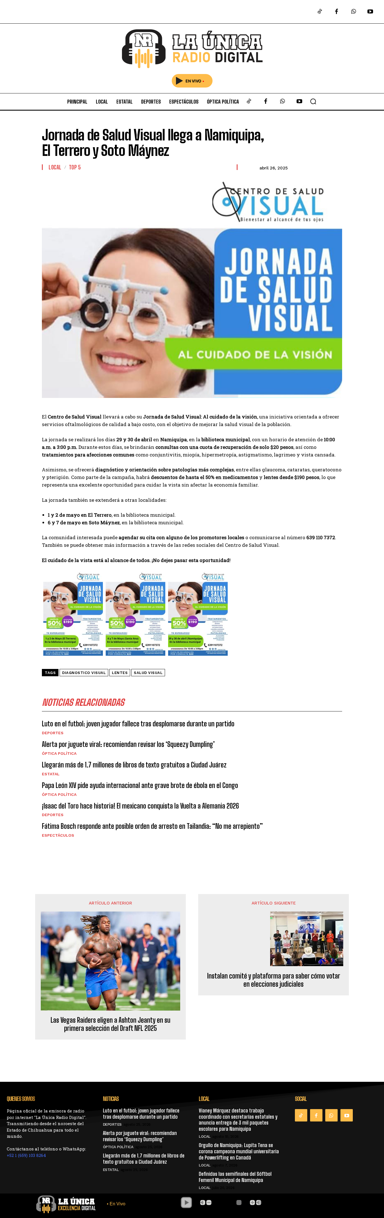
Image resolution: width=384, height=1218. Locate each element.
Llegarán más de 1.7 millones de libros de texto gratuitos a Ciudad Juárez (134, 765)
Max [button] (258, 1202)
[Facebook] (336, 12)
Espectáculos (58, 835)
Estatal (51, 774)
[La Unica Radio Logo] (192, 48)
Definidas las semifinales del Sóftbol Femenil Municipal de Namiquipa (235, 1177)
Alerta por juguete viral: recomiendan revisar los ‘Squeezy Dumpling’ (128, 744)
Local (55, 167)
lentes (120, 673)
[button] (313, 101)
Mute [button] (202, 1202)
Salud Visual (148, 673)
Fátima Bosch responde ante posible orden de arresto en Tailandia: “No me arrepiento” (152, 826)
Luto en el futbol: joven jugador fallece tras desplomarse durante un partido (138, 724)
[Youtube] (370, 12)
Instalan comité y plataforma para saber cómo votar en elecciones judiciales (273, 980)
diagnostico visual (84, 673)
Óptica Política (59, 753)
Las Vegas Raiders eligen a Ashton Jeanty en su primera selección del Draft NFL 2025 (110, 1024)
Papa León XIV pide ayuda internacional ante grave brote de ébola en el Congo (140, 785)
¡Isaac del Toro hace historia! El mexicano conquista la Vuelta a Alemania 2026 (140, 806)
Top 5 (75, 167)
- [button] (208, 1202)
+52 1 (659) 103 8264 (26, 1155)
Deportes (53, 733)
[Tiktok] (320, 12)
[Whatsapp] (353, 12)
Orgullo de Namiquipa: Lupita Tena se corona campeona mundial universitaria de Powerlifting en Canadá (239, 1151)
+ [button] (252, 1202)
